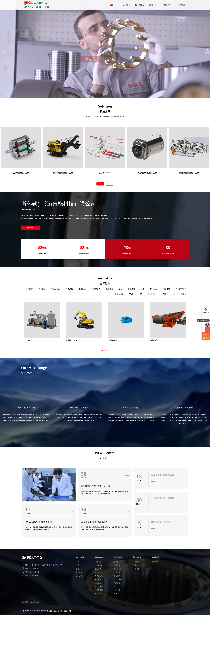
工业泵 (183, 294)
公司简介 (79, 572)
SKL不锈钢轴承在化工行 (162, 475)
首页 (111, 5)
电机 (164, 294)
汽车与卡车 (55, 289)
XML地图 (67, 611)
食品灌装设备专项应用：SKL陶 (95, 486)
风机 (173, 294)
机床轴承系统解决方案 (147, 173)
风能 (140, 294)
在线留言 (155, 562)
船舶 (120, 289)
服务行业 (152, 5)
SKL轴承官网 (34, 602)
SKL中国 (124, 5)
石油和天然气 (181, 289)
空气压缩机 (95, 289)
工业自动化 (99, 565)
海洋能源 (166, 289)
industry (105, 278)
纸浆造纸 (98, 583)
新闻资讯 (166, 5)
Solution (105, 106)
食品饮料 (82, 289)
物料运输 (131, 289)
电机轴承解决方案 (21, 173)
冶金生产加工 (105, 173)
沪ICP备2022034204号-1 (55, 611)
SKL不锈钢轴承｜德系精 (162, 498)
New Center (105, 453)
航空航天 (29, 289)
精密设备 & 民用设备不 (162, 522)
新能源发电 (99, 576)
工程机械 (69, 289)
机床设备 (109, 289)
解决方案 (138, 5)
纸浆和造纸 (119, 294)
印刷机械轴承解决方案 (189, 173)
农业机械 (42, 289)
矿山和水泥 (99, 572)
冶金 (142, 289)
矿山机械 (153, 289)
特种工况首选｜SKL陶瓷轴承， (39, 522)
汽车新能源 (99, 590)
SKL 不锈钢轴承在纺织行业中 (94, 522)
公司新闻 (136, 562)
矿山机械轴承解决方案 (63, 173)
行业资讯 (136, 565)
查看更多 (30, 227)
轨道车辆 (98, 579)
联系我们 (181, 5)
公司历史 (79, 576)
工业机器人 (152, 294)
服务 (77, 569)
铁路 (131, 294)
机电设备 (98, 569)
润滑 (77, 565)
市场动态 (136, 569)
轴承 (77, 562)
